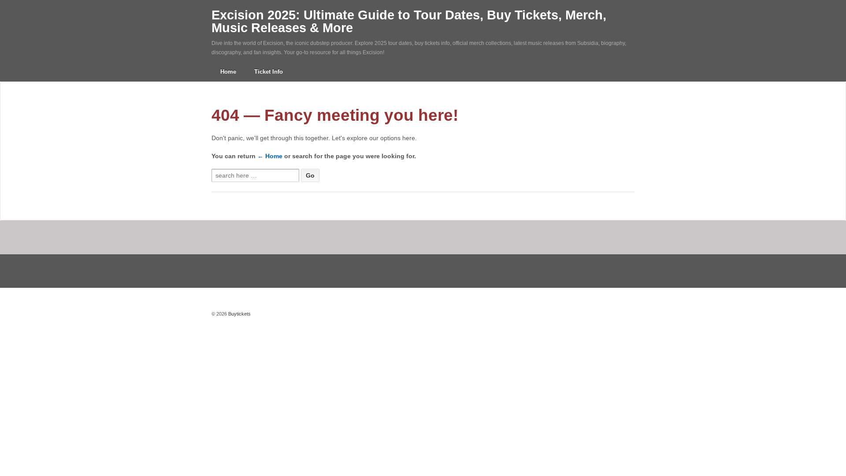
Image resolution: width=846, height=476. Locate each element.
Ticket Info (268, 71)
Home (228, 71)
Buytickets (239, 313)
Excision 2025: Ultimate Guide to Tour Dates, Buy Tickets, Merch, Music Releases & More (409, 21)
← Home (269, 156)
